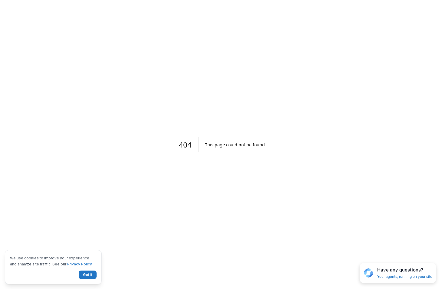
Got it (87, 274)
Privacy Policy (79, 264)
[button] (398, 273)
